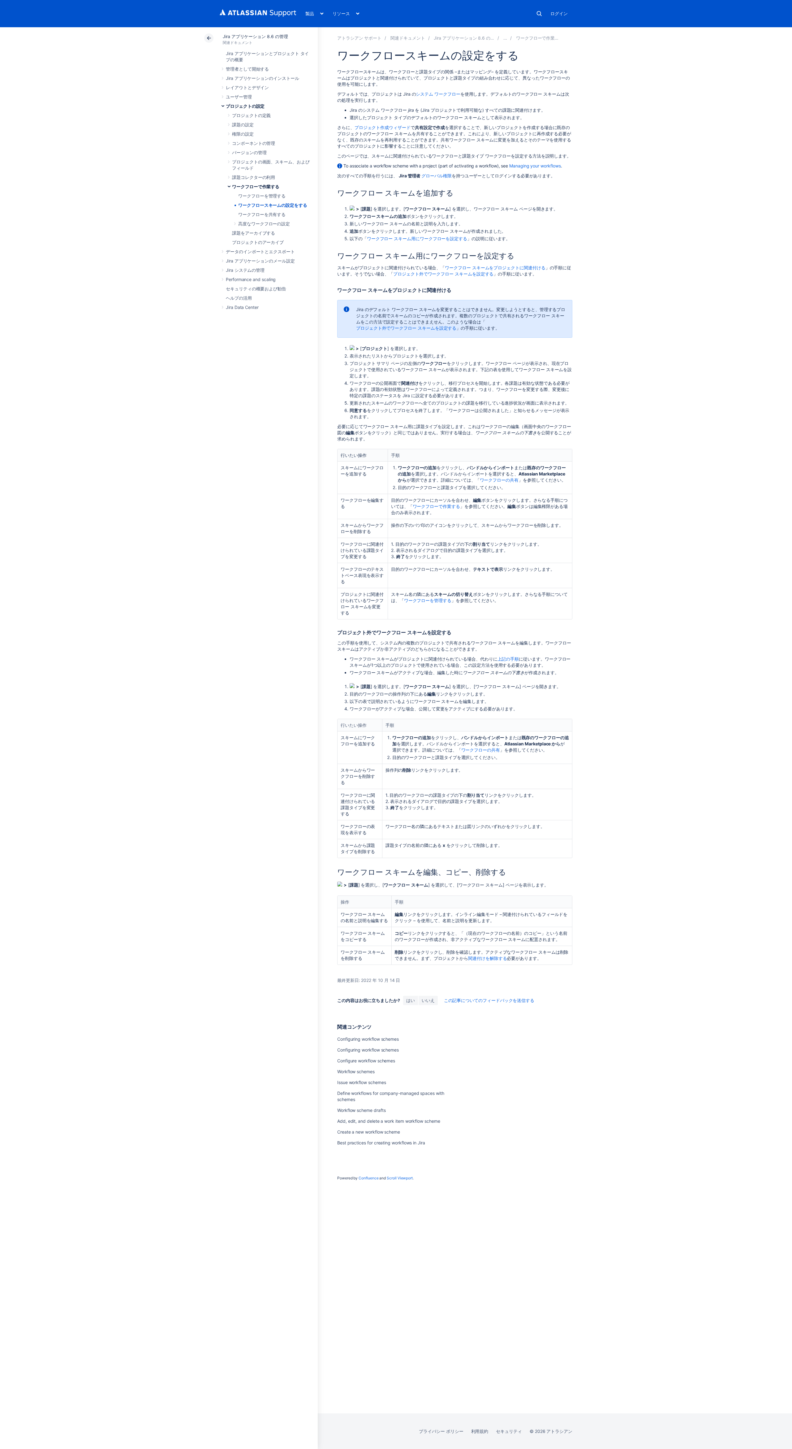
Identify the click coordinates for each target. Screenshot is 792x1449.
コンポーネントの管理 (253, 143)
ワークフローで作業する (255, 186)
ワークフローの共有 (499, 480)
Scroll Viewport (400, 1178)
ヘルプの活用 (239, 298)
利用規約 (480, 1431)
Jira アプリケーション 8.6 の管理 (255, 36)
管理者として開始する (247, 69)
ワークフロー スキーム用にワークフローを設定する (417, 238)
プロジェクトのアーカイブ (258, 242)
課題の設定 (243, 124)
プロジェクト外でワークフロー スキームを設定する (443, 273)
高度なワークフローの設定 (264, 223)
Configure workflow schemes (366, 1060)
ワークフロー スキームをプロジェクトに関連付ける (495, 267)
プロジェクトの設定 (245, 106)
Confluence (368, 1178)
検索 (539, 14)
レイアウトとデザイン (247, 87)
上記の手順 (508, 659)
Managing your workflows (535, 165)
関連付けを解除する (487, 958)
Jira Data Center (242, 307)
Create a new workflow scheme (368, 1131)
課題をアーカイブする (253, 233)
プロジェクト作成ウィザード (383, 127)
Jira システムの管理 (245, 270)
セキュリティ (509, 1431)
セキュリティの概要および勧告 (256, 288)
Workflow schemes (356, 1071)
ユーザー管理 (239, 96)
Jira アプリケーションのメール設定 (260, 260)
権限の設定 (243, 134)
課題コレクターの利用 (253, 177)
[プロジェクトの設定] (505, 38)
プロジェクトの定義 (251, 115)
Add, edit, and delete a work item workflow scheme (388, 1121)
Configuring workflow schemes (368, 1039)
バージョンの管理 (249, 152)
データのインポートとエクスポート (260, 251)
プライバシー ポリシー (441, 1431)
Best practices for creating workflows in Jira (381, 1142)
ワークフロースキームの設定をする (272, 205)
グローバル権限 (436, 175)
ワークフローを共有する (262, 214)
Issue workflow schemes (361, 1082)
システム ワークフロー (438, 94)
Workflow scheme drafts (361, 1110)
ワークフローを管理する (262, 195)
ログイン (559, 13)
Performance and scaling (251, 279)
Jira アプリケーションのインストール (262, 78)
